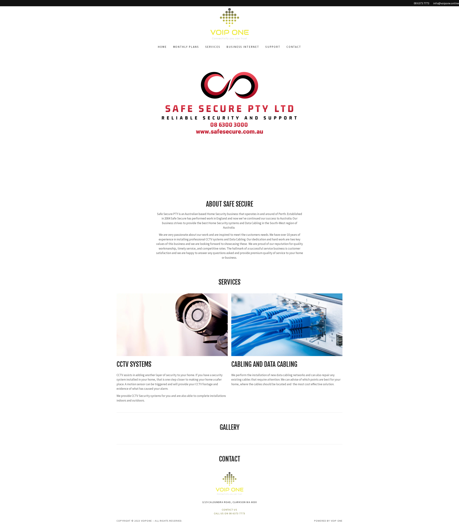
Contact (294, 47)
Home (162, 47)
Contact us (229, 509)
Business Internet (242, 47)
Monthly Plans (186, 47)
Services (212, 47)
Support (272, 47)
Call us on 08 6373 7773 (229, 513)
